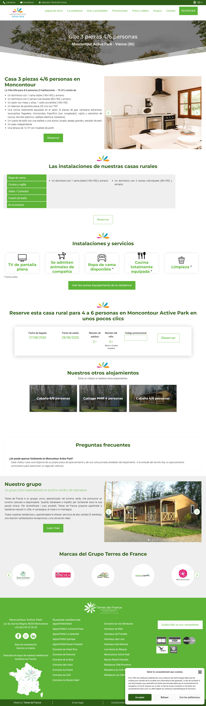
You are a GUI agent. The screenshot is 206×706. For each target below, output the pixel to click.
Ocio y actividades (97, 10)
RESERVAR (188, 10)
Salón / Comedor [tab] (18, 191)
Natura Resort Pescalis (116, 659)
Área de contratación (26, 644)
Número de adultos (95, 335)
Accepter (139, 697)
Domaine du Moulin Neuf (66, 680)
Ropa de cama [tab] (17, 177)
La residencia (74, 10)
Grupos (157, 10)
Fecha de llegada (38, 333)
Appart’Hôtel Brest (62, 623)
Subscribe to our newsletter (180, 624)
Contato (170, 10)
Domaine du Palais (63, 669)
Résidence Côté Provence (117, 664)
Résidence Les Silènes (116, 675)
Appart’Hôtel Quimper (64, 639)
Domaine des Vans (63, 664)
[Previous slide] (109, 113)
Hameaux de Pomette (115, 634)
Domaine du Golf (62, 675)
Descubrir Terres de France (54, 2)
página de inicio (54, 10)
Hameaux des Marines (116, 644)
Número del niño (111, 335)
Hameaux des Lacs (114, 639)
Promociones (120, 10)
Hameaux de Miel (113, 628)
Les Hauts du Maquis (115, 649)
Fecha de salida (70, 333)
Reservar (53, 137)
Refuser (164, 697)
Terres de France (32, 702)
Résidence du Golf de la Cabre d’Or (122, 669)
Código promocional (135, 333)
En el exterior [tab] (16, 204)
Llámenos (10, 2)
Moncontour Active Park (117, 654)
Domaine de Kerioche (64, 654)
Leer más (53, 528)
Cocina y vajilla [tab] (17, 184)
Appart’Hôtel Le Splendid (66, 634)
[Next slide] (197, 113)
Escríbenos (28, 2)
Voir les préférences (189, 697)
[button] (199, 671)
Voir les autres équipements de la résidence (102, 285)
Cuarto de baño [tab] (17, 198)
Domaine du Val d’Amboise (118, 623)
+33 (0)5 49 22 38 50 (26, 627)
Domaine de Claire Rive (65, 649)
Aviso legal (78, 702)
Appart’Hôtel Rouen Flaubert (67, 644)
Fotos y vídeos (140, 10)
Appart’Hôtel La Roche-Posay (68, 628)
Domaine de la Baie (63, 659)
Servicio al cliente (25, 648)
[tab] (148, 540)
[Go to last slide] (109, 512)
